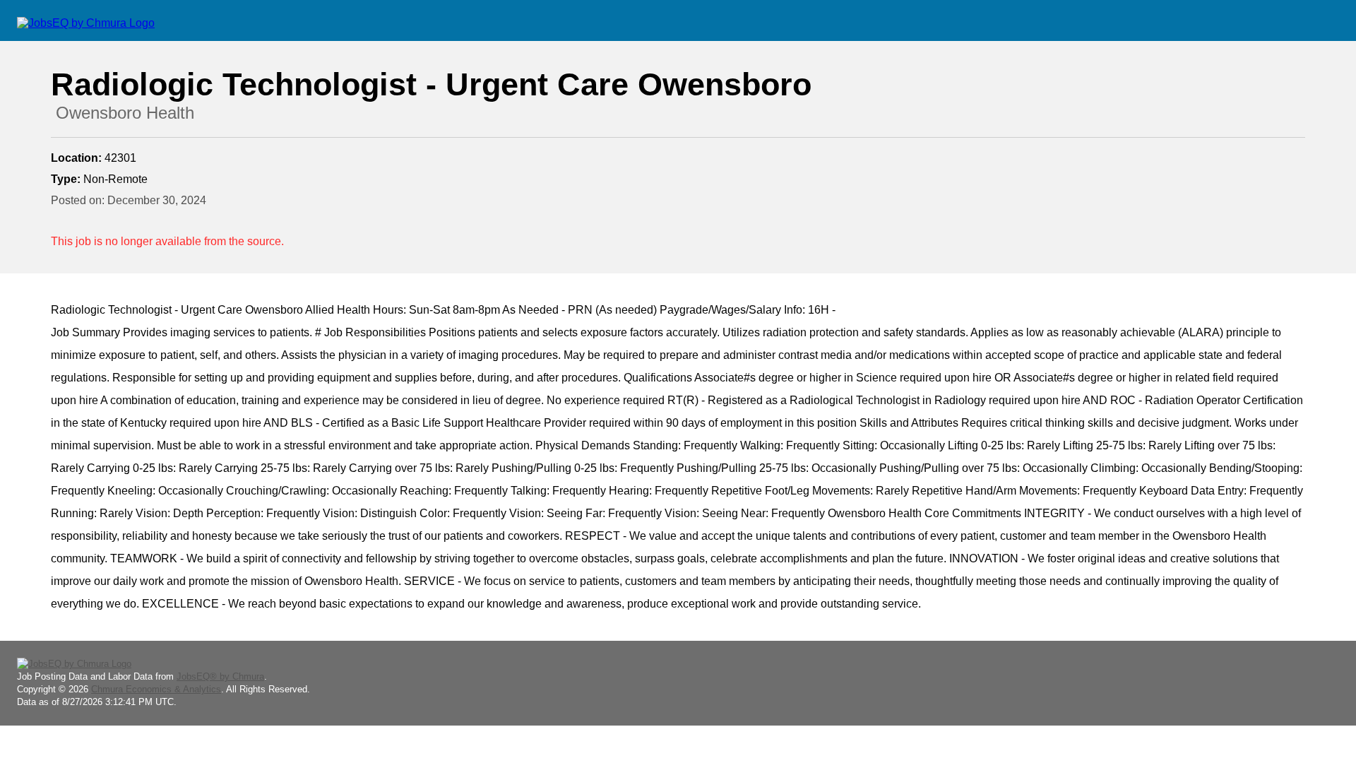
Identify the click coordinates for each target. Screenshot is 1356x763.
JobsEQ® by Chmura (220, 676)
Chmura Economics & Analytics (156, 689)
